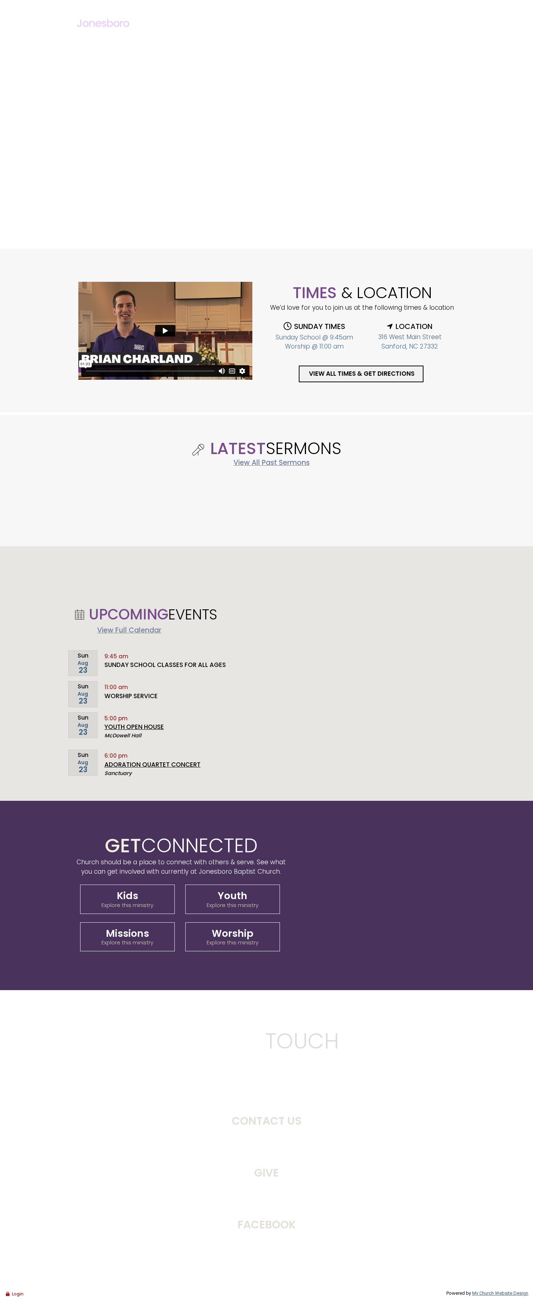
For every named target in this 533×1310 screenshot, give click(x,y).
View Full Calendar (129, 630)
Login (18, 1294)
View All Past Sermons (272, 462)
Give (424, 5)
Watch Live (371, 5)
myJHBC (403, 5)
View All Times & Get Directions (361, 373)
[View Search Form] (450, 6)
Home (237, 26)
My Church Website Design (500, 1293)
